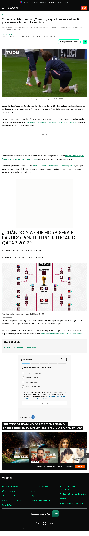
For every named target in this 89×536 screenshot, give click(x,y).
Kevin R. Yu (8, 34)
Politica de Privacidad (10, 486)
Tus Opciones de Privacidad (71, 503)
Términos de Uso (8, 491)
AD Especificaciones (39, 486)
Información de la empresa (12, 496)
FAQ (32, 496)
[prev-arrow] (0, 455)
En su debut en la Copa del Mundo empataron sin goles (52, 122)
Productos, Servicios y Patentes (73, 494)
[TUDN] (12, 8)
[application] (44, 73)
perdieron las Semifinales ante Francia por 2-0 (54, 165)
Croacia (5, 15)
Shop (66, 2)
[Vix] (84, 8)
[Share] (85, 42)
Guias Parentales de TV (40, 500)
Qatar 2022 (31, 347)
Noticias (35, 2)
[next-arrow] (86, 455)
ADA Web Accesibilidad (11, 500)
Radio (60, 2)
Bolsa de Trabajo (9, 505)
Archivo (63, 499)
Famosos (43, 2)
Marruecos (18, 347)
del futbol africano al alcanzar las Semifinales (62, 333)
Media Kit (34, 491)
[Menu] (3, 8)
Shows (26, 2)
